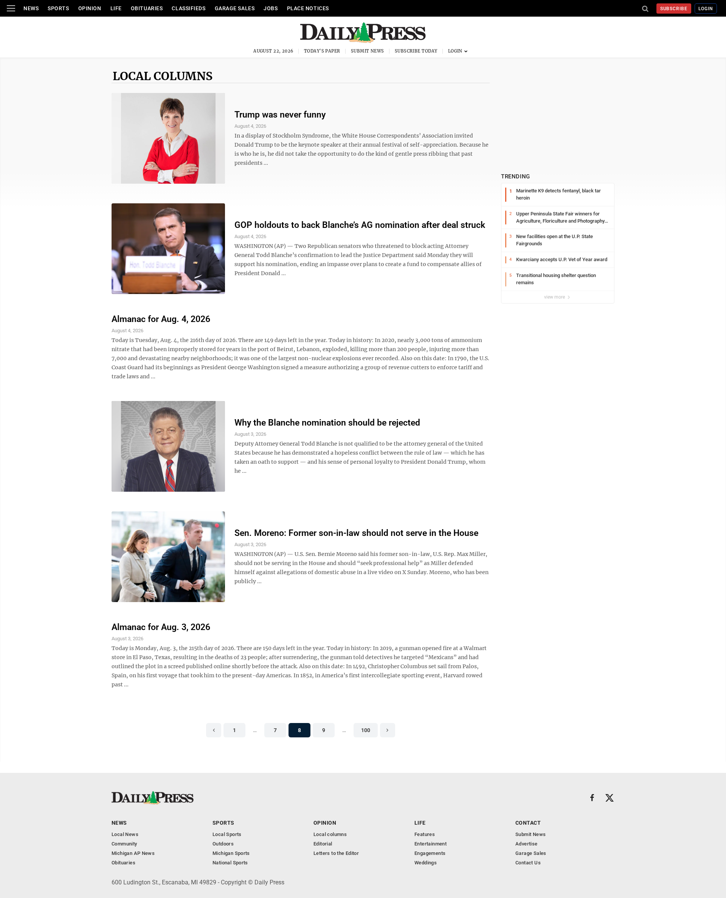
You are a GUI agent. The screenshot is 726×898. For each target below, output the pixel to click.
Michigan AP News (133, 853)
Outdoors (223, 844)
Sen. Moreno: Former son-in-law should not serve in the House (356, 533)
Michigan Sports (231, 853)
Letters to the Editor (336, 853)
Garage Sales (235, 8)
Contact (528, 823)
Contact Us (528, 862)
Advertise (526, 844)
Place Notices (308, 8)
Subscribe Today (416, 51)
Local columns (163, 76)
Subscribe (674, 8)
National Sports (230, 862)
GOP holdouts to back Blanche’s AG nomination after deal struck (359, 225)
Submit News (367, 51)
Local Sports (227, 834)
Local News (125, 834)
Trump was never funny (280, 115)
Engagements (429, 853)
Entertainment (430, 844)
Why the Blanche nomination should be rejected (327, 423)
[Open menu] (11, 8)
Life (116, 8)
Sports (58, 8)
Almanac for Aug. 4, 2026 (161, 319)
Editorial (322, 844)
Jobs (271, 8)
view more (555, 297)
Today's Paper (322, 51)
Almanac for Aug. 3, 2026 (161, 627)
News (31, 8)
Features (424, 834)
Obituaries (147, 8)
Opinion (89, 8)
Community (124, 844)
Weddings (425, 862)
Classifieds (188, 8)
